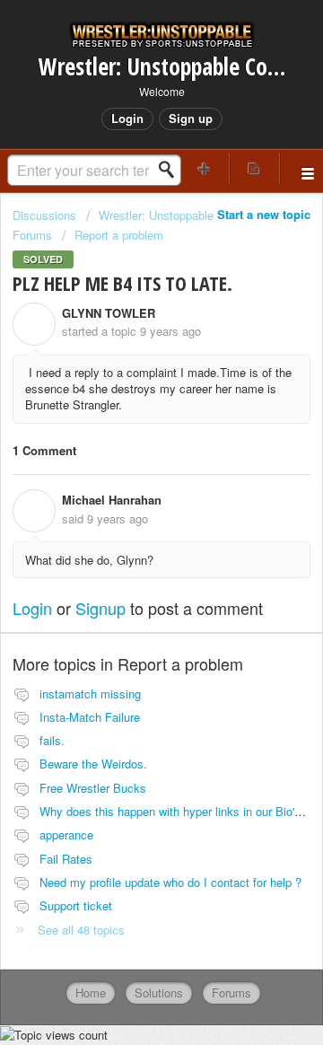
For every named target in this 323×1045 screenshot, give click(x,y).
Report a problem (118, 234)
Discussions (44, 215)
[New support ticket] (204, 168)
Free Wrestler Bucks (92, 787)
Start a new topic (263, 214)
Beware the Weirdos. (93, 763)
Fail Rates (65, 858)
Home (90, 992)
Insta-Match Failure (89, 716)
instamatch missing (90, 693)
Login (32, 607)
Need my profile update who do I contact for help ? (170, 882)
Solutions (159, 992)
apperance (66, 834)
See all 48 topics (81, 929)
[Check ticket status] (255, 168)
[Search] (171, 170)
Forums (231, 992)
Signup (100, 607)
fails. (52, 740)
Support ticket (75, 905)
